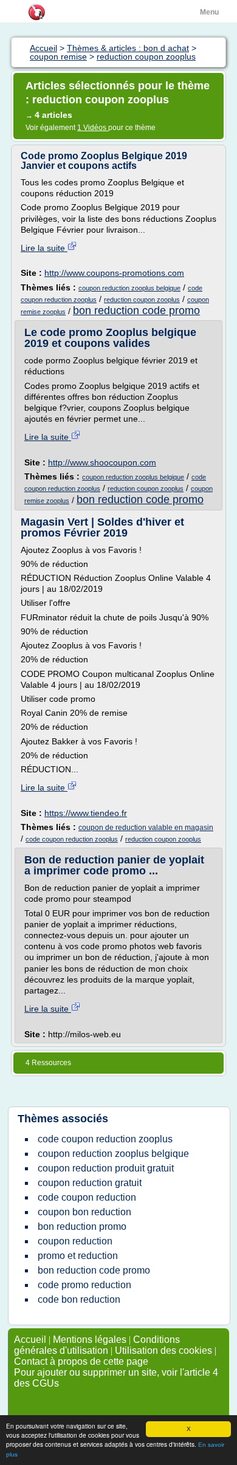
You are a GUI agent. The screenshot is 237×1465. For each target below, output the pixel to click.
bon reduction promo (82, 1226)
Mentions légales (89, 1339)
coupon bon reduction (84, 1212)
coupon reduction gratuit (90, 1183)
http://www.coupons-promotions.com (114, 273)
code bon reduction (79, 1299)
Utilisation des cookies (163, 1350)
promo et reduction (78, 1256)
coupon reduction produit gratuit (106, 1168)
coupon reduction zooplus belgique (129, 288)
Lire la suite (44, 248)
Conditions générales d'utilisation (97, 1345)
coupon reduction (75, 1241)
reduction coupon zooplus (142, 299)
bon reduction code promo (136, 310)
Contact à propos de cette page (81, 1361)
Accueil (30, 1339)
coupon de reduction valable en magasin (145, 827)
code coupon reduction (87, 1197)
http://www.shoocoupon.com (102, 462)
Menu (209, 12)
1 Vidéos (92, 127)
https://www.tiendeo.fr (85, 813)
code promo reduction (84, 1285)
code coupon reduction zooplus (72, 839)
